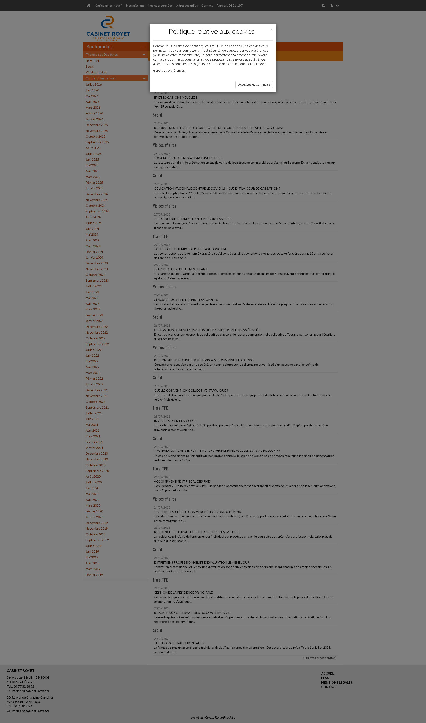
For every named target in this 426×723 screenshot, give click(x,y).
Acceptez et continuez (254, 84)
